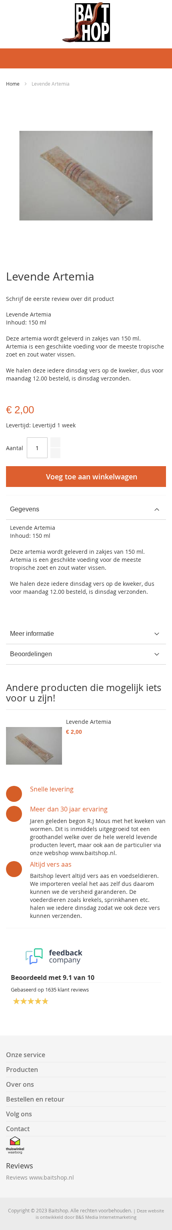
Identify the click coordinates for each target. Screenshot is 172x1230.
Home (13, 83)
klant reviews (67, 989)
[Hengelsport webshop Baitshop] (86, 22)
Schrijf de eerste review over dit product (60, 298)
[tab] (86, 509)
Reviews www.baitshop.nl (40, 1177)
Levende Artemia (88, 721)
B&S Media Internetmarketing (106, 1217)
